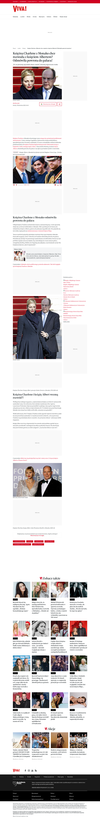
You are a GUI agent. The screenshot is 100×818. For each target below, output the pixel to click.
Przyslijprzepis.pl (55, 799)
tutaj (27, 816)
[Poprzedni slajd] (13, 740)
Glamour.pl (15, 796)
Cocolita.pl (15, 799)
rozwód (30, 541)
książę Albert (49, 541)
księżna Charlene (38, 544)
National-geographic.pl (37, 799)
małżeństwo (39, 541)
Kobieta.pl (53, 796)
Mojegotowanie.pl (36, 796)
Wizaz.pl (71, 796)
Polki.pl (52, 793)
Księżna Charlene (18, 138)
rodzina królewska (19, 541)
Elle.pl (70, 793)
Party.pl (15, 793)
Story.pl (71, 799)
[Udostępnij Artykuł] (59, 104)
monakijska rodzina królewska (22, 544)
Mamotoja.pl (35, 793)
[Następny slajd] (87, 740)
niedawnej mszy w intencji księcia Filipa (39, 231)
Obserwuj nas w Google (49, 104)
